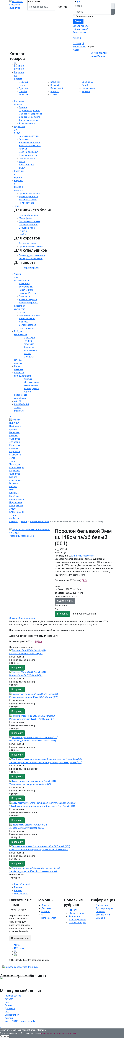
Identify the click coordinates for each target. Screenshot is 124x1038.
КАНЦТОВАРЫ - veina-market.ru (20, 1021)
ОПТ (43, 914)
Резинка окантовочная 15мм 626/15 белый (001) (33, 697)
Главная (18, 887)
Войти (78, 21)
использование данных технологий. (59, 1033)
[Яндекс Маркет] (15, 954)
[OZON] (15, 951)
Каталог (18, 890)
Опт (7, 1011)
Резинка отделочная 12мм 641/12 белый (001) (32, 740)
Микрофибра (25, 218)
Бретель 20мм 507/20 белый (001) (26, 675)
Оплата (45, 905)
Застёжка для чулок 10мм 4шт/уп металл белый (33, 871)
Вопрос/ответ (12, 1015)
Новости (73, 910)
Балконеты (24, 296)
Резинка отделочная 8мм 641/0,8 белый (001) (32, 719)
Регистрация (79, 32)
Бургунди (23, 88)
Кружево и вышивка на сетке (15, 454)
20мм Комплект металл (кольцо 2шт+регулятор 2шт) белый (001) (42, 806)
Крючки (23, 149)
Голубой (23, 91)
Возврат (45, 911)
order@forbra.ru (98, 56)
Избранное (79, 46)
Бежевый (23, 82)
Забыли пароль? (81, 26)
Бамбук (22, 234)
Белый (22, 85)
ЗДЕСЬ (83, 580)
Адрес (76, 50)
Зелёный (23, 94)
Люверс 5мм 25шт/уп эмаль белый (26, 828)
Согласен (4, 1036)
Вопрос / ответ (48, 918)
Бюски (22, 312)
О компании (102, 905)
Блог (7, 1002)
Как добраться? (22, 884)
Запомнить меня (84, 16)
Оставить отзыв (20, 938)
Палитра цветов (13, 996)
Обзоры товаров (77, 913)
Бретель (23, 107)
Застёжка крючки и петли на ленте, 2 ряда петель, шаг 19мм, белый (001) (45, 762)
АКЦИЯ (17, 401)
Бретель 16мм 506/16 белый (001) (26, 653)
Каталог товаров (77, 922)
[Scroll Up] (1, 1027)
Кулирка (23, 231)
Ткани (17, 206)
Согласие (100, 918)
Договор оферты (104, 908)
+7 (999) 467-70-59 (99, 53)
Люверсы (23, 322)
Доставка (46, 908)
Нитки (22, 161)
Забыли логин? (80, 29)
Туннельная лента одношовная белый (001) (31, 784)
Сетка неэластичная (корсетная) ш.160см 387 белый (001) (38, 849)
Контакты (10, 1018)
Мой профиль (21, 893)
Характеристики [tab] (27, 618)
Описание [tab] (14, 618)
